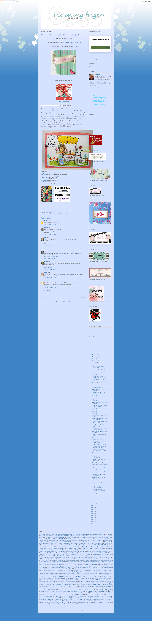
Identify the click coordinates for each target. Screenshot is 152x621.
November (94, 356)
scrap (86, 587)
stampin (64, 594)
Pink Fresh (49, 582)
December (94, 354)
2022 (92, 347)
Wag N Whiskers (55, 602)
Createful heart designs (100, 548)
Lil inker (55, 570)
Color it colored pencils (85, 544)
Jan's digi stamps (104, 564)
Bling (49, 541)
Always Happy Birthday (78, 535)
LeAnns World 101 (78, 568)
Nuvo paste (94, 578)
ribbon (87, 586)
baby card (90, 538)
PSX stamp (77, 584)
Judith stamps (86, 566)
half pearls (46, 561)
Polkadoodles (72, 583)
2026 (92, 339)
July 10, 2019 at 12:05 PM (50, 269)
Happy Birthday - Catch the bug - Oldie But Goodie (99, 425)
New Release (58, 578)
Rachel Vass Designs (108, 584)
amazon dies (89, 535)
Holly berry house (57, 563)
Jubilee (74, 566)
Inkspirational (44, 174)
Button (74, 541)
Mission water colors (52, 574)
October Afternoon (102, 578)
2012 (92, 517)
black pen (106, 540)
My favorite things (75, 576)
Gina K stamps (92, 558)
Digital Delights (98, 551)
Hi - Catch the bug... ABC (98, 462)
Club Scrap (48, 544)
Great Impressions (98, 560)
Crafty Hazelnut (44, 180)
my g (88, 576)
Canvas (99, 541)
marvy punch (53, 573)
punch (84, 584)
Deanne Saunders (48, 250)
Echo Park (55, 554)
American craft (96, 535)
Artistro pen (49, 538)
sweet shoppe (90, 596)
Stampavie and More (94, 592)
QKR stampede (89, 584)
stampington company (92, 594)
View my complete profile (95, 87)
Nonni (45, 272)
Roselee (101, 586)
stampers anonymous (49, 594)
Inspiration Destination (91, 564)
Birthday (98, 540)
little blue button (76, 570)
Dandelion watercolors (99, 549)
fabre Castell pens (104, 555)
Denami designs (50, 551)
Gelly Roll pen (44, 558)
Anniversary (82, 537)
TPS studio (59, 600)
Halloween (52, 561)
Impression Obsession (51, 564)
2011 (92, 519)
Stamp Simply (84, 592)
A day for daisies (51, 534)
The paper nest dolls (68, 599)
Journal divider (67, 566)
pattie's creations (88, 579)
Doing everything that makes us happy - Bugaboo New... (99, 486)
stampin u (70, 594)
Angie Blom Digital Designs (52, 537)
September (95, 360)
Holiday (49, 563)
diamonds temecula (72, 551)
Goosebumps (74, 560)
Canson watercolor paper (91, 541)
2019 (92, 353)
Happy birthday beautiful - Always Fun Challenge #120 (99, 406)
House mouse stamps (94, 563)
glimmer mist (101, 558)
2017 (92, 507)
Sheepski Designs (80, 589)
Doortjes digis (81, 552)
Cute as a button (73, 549)
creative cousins (47, 549)
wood (51, 603)
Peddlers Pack (68, 581)
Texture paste (74, 598)
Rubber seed (51, 587)
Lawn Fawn (69, 568)
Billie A (98, 74)
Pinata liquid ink (110, 581)
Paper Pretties (62, 579)
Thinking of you (102, 599)
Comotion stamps (49, 546)
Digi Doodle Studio (81, 551)
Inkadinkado (61, 564)
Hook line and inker (74, 563)
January (94, 503)
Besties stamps (53, 540)
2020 (92, 351)
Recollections (62, 586)
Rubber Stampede (61, 587)
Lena (45, 261)
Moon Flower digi (83, 574)
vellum (91, 600)
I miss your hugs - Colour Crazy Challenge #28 (99, 422)
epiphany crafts (64, 555)
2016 (92, 509)
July (93, 364)
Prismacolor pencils (68, 584)
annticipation (89, 537)
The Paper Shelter (64, 101)
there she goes (95, 599)
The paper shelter (79, 214)
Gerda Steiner (61, 558)
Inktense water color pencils (71, 564)
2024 (92, 343)
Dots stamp (88, 552)
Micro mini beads (100, 573)
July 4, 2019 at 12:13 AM (50, 234)
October (94, 358)
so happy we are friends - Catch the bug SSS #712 (99, 468)
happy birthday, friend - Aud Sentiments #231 (98, 456)
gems (54, 558)
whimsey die (96, 602)
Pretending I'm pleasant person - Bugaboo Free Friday (99, 447)
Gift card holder (78, 558)
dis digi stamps (105, 551)
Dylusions (43, 554)
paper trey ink (57, 214)
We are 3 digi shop (77, 602)
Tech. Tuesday (54, 598)
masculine (60, 573)
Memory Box (79, 573)
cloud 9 (42, 544)
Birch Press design (87, 540)
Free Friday (88, 557)
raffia (40, 586)
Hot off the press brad (84, 563)
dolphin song (60, 552)
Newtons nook (66, 578)
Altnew (51, 535)
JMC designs (59, 566)
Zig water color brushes (83, 603)
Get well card (70, 558)
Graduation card (88, 560)
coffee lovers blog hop (73, 544)
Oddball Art (110, 578)
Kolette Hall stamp (87, 567)
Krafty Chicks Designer (102, 567)
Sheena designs (71, 589)
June (93, 493)
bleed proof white (43, 541)
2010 (92, 521)
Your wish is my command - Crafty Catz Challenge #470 (99, 450)
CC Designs (74, 543)
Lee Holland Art (87, 568)
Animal (62, 537)
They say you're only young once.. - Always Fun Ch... (98, 438)
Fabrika (111, 555)
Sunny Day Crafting (72, 596)
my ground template (95, 576)
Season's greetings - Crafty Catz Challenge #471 (99, 419)
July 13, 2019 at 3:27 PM (50, 287)
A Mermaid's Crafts (48, 245)
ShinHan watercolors (91, 589)
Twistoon (80, 600)
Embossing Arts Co (74, 554)
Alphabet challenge (97, 534)
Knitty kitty (79, 567)
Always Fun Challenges (62, 535)
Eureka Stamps (82, 555)
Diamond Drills (61, 551)
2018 (92, 505)
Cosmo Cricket (107, 546)
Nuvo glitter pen (85, 578)
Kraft (94, 567)
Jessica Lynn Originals (49, 566)
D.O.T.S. (92, 549)
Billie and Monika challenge (71, 540)
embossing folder (85, 554)
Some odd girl (54, 591)
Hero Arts (111, 561)
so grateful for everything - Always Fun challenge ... (100, 465)
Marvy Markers (44, 573)
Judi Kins (79, 566)
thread (110, 599)
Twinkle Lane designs (73, 600)
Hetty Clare (43, 563)
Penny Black (75, 581)
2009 (92, 523)
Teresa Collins (65, 598)
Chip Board (90, 543)
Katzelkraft (49, 567)
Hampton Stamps (60, 561)
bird (93, 540)
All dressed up (86, 534)
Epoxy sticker (73, 555)
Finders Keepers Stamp (59, 557)
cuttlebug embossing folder (84, 549)
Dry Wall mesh (109, 552)
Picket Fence (103, 581)
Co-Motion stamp (56, 544)
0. (39, 534)
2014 (92, 513)
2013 (92, 515)
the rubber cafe (88, 599)
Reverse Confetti (71, 586)
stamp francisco (59, 592)
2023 (92, 345)
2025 (92, 341)
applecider (95, 537)
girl (97, 558)
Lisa (45, 237)
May (93, 495)
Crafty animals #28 (45, 183)
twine (63, 600)
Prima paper (48, 584)
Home (64, 297)
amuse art (107, 535)
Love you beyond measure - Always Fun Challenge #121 (99, 377)
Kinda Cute (67, 567)
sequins (66, 214)
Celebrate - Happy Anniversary (99, 444)
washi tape (61, 602)
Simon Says (71, 214)
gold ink (60, 560)
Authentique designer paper (73, 538)
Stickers (46, 596)
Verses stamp (106, 600)
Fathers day (43, 557)
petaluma (97, 581)
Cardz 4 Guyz (43, 543)
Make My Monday (73, 572)
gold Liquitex (66, 560)
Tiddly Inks (41, 600)
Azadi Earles (84, 538)
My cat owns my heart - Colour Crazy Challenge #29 (99, 386)
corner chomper (97, 546)
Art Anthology (107, 537)
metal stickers (92, 573)
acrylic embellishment (61, 534)
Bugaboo (67, 541)
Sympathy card (98, 596)
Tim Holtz (47, 600)
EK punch (66, 554)
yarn (66, 603)
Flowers (68, 557)
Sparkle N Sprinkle (62, 591)
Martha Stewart (109, 572)
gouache (81, 560)
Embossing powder (98, 554)
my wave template (49, 578)
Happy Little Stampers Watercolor (91, 561)
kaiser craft (100, 566)
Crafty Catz (63, 548)
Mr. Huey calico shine (48, 576)
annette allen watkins (73, 537)
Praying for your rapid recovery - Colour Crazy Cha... (99, 478)
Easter (49, 554)
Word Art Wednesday (59, 603)
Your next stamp (72, 603)
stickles (51, 596)
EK (61, 554)
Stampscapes (100, 594)
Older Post (83, 297)
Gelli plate (110, 557)
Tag (104, 596)
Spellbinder (102, 591)
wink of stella (45, 603)
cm (45, 280)
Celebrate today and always (98, 480)
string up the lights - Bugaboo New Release (98, 460)
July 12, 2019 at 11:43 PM (50, 277)
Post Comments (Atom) (67, 301)
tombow (53, 600)
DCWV (41, 551)
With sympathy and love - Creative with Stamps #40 (98, 490)
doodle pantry (67, 552)
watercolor (69, 602)
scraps (98, 588)
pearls (55, 581)
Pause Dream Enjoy (46, 581)
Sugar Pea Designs (60, 596)
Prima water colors (57, 584)
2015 (92, 511)
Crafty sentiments (45, 178)
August (94, 362)
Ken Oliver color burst (58, 567)
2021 (92, 349)
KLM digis (73, 567)
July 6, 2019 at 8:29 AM (49, 258)
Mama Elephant (85, 572)
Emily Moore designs (48, 555)
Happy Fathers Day (78, 561)
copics (84, 546)
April (93, 497)
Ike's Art (107, 563)
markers (102, 571)
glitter (106, 558)
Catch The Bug (63, 543)
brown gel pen (60, 541)
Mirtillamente (42, 574)
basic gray (96, 538)
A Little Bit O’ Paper (53, 256)
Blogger (82, 610)
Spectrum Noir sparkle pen (87, 591)
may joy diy (67, 573)
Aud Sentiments (58, 538)
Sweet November (82, 596)
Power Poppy (88, 582)
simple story (41, 591)
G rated (94, 557)
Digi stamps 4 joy (91, 551)
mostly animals (102, 574)
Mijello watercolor (108, 573)
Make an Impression (62, 571)
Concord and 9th (59, 546)
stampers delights (58, 594)
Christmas (98, 543)
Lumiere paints (108, 570)
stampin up (78, 594)
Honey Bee (65, 563)
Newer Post (44, 297)
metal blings (86, 573)
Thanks (87, 598)
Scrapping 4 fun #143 (45, 173)
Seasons (46, 589)
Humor (102, 563)
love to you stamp (92, 570)
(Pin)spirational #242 (45, 177)
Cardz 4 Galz (106, 541)
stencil (40, 596)
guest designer (106, 560)
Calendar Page (82, 541)
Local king (84, 570)
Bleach (110, 540)
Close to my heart (108, 543)
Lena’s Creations (48, 267)
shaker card (60, 589)
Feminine (51, 557)
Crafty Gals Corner (48, 214)
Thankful (82, 597)
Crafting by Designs (54, 548)
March (94, 499)
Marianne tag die (94, 571)
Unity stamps (86, 600)
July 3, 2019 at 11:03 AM (50, 224)
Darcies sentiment (108, 549)
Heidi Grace (104, 561)
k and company (94, 566)
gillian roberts (84, 558)
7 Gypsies (44, 534)
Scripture (40, 589)
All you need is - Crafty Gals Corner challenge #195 (98, 483)
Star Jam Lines (108, 594)
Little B (69, 570)
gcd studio (105, 557)
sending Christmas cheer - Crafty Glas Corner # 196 (99, 429)
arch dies (100, 537)
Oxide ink (43, 579)
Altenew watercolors (43, 535)
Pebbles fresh (61, 581)
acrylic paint (70, 534)
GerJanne (46, 220)
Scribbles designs (107, 587)
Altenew (109, 534)
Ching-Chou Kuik (82, 543)
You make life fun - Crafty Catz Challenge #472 (99, 383)
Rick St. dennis (95, 586)
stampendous (104, 592)
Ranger (51, 586)
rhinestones (82, 586)
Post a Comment (47, 290)
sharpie (65, 589)
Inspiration (80, 564)
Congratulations (69, 546)
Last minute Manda (60, 568)
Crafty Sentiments (87, 548)
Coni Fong (77, 546)
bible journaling (60, 540)
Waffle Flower (47, 602)
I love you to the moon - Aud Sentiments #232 (98, 393)
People (62, 214)
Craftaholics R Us (43, 548)
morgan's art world (92, 574)
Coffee (64, 544)
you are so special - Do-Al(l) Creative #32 (98, 367)
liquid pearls (63, 570)
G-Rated (99, 557)
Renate (46, 227)
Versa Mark (97, 600)
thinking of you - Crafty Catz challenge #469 (98, 475)
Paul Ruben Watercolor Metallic (101, 579)
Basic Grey (104, 538)
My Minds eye (105, 576)
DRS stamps (101, 552)
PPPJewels (95, 582)
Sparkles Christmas (72, 591)
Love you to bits (100, 570)
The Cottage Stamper (96, 597)
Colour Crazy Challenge (99, 544)
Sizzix (47, 591)
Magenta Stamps (42, 571)
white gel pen (103, 602)
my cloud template (60, 576)
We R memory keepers (87, 602)
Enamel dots (57, 555)
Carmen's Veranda (54, 543)
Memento (73, 573)
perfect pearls (90, 581)
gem (50, 558)
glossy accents (46, 560)
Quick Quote (96, 584)
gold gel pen (54, 560)
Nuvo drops (75, 578)
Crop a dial (66, 549)
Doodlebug (74, 552)
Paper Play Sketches (51, 579)
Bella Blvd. (46, 540)
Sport (110, 591)
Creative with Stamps (56, 549)
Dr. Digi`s (94, 552)
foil (74, 557)
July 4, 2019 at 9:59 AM (49, 247)
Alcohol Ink (77, 534)
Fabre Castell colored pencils (93, 555)
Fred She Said (79, 557)
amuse (102, 535)
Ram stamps (44, 586)
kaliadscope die (107, 566)
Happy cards (69, 561)
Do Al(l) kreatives (49, 552)
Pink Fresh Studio (58, 582)
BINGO (79, 540)
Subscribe (107, 47)
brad (54, 541)
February (94, 501)
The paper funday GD (58, 599)
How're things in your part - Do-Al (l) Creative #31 (99, 442)
